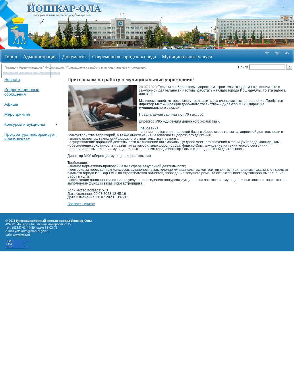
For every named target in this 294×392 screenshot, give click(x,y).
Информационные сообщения (21, 91)
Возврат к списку (81, 204)
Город (10, 56)
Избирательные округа (142, 71)
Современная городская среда (124, 56)
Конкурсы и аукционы (24, 124)
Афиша (11, 104)
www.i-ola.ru (21, 234)
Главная (10, 67)
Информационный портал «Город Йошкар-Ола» (62, 15)
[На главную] (18, 47)
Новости (12, 79)
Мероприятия (17, 114)
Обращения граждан (26, 71)
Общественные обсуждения (82, 71)
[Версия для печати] (277, 56)
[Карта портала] (287, 56)
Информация (54, 67)
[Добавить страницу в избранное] (267, 56)
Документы (74, 56)
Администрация (40, 56)
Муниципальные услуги (187, 56)
